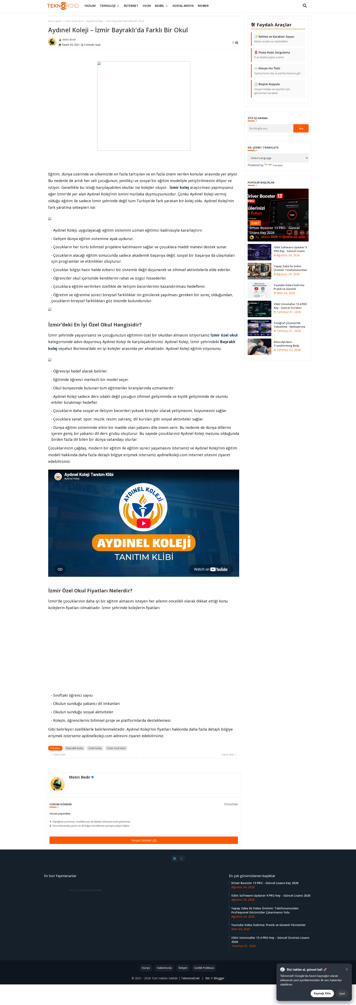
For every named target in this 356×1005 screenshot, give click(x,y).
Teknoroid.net (190, 978)
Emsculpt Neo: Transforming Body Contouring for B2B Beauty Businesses (291, 347)
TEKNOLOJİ (107, 6)
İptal (342, 993)
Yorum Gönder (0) (144, 840)
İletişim (183, 968)
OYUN (147, 6)
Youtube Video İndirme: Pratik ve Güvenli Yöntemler (289, 288)
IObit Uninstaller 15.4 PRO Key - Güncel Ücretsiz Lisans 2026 (290, 307)
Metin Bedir (79, 777)
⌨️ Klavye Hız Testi (277, 70)
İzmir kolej (179, 187)
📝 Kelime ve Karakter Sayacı (274, 39)
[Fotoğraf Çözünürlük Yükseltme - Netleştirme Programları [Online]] (259, 328)
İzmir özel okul (74, 21)
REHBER (203, 6)
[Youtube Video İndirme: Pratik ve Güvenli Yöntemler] (259, 290)
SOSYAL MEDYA (183, 6)
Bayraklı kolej (74, 748)
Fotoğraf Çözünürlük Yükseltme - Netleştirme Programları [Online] (289, 326)
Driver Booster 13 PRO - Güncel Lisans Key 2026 (264, 883)
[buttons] (174, 858)
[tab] (90, 6)
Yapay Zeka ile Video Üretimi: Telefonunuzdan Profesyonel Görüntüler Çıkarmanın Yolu (290, 271)
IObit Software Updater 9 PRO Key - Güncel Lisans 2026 (290, 250)
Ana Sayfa (54, 21)
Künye (146, 968)
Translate (278, 165)
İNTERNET (131, 6)
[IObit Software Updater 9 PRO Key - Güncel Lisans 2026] (259, 252)
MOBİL (159, 6)
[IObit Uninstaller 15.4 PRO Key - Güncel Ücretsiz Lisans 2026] (259, 309)
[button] (305, 6)
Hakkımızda (164, 968)
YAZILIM (90, 6)
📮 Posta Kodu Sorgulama (272, 55)
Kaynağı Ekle (322, 993)
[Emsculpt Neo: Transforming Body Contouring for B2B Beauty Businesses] (259, 347)
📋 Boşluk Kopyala (272, 88)
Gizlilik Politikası (204, 968)
